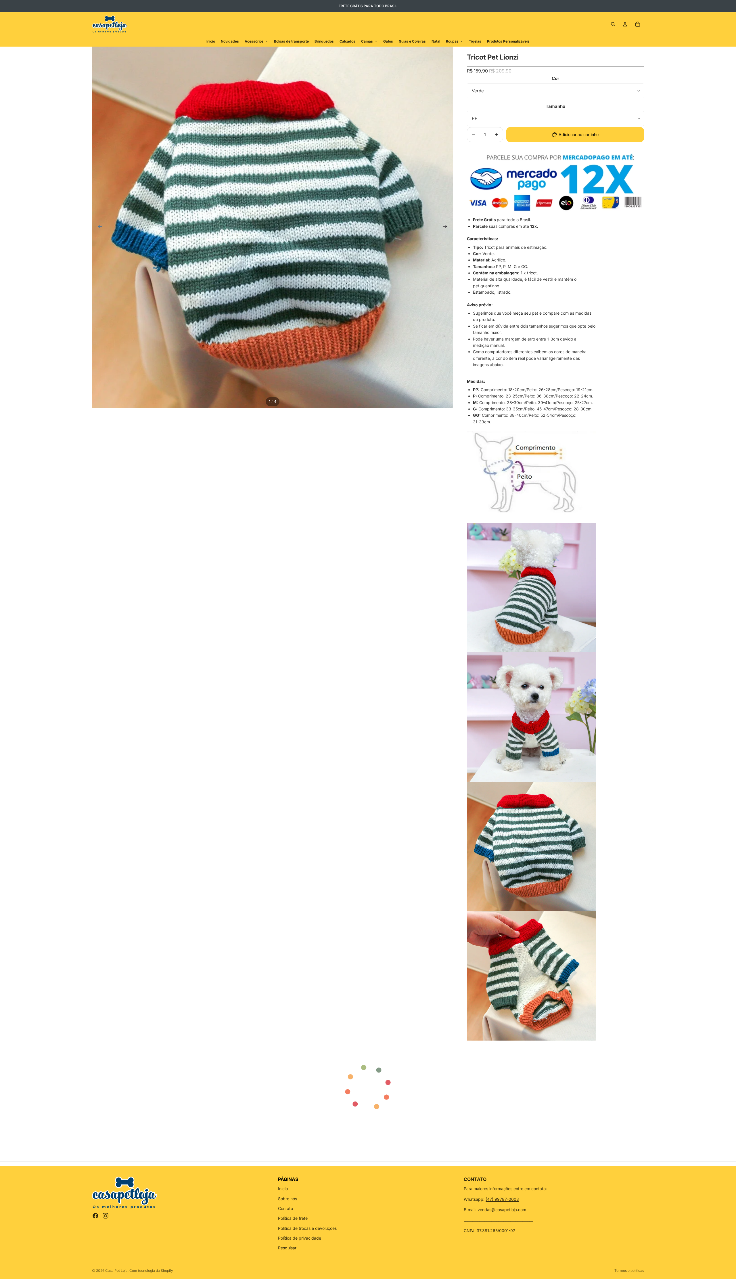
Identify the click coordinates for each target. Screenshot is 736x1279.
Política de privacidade (299, 1238)
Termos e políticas (629, 1270)
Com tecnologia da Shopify (151, 1270)
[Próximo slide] (446, 227)
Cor (555, 78)
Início (283, 1188)
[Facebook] (95, 1215)
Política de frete (293, 1218)
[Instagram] (105, 1215)
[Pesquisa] (613, 24)
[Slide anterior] (98, 227)
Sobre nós (287, 1198)
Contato (285, 1208)
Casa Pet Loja (116, 1270)
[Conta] (625, 24)
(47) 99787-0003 (502, 1199)
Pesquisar (287, 1247)
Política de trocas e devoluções (307, 1228)
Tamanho (555, 106)
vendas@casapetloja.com (502, 1209)
